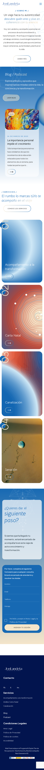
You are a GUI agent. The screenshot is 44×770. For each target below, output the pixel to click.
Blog (11, 114)
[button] (22, 58)
